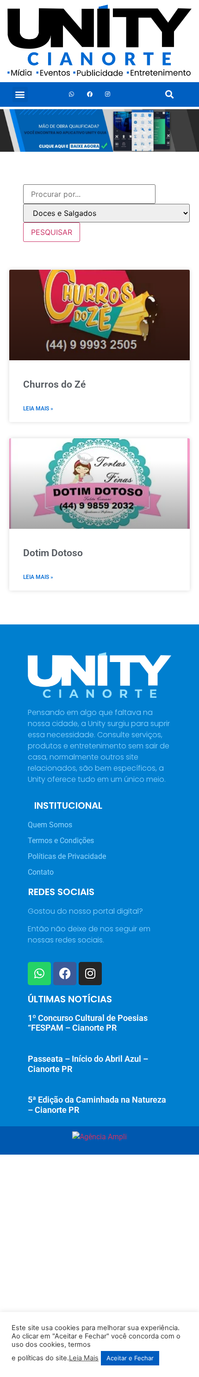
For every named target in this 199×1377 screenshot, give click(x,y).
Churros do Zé (54, 384)
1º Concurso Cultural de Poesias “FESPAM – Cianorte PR (88, 1023)
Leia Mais (84, 1358)
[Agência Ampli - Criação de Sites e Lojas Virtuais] (99, 1136)
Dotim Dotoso (53, 553)
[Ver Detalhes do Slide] (99, 130)
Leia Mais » (38, 408)
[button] (20, 94)
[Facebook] (89, 94)
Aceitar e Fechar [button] (130, 1358)
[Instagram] (107, 94)
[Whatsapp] (71, 94)
